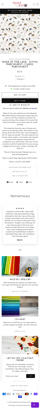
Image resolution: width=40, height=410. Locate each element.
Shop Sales (20, 331)
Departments (19, 390)
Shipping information (20, 167)
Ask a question (20, 175)
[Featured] (20, 346)
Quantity (20, 76)
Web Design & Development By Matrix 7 (20, 405)
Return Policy (20, 171)
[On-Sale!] (20, 306)
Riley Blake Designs (20, 59)
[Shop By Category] (20, 266)
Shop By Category (20, 291)
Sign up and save (19, 385)
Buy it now (20, 100)
